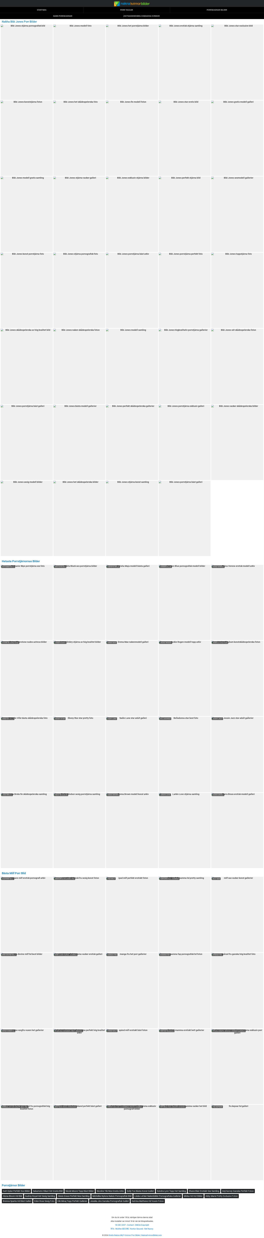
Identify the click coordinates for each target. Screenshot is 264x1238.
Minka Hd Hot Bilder (193, 1196)
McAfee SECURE (122, 1229)
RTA (112, 1229)
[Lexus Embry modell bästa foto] (79, 678)
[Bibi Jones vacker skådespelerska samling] (79, 62)
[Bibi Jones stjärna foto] (237, 214)
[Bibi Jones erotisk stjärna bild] (132, 138)
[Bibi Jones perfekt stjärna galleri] (237, 138)
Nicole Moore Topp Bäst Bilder (80, 1191)
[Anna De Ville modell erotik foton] (27, 754)
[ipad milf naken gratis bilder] (132, 914)
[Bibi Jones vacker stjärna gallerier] (185, 366)
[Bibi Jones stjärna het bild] (79, 366)
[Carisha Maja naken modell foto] (132, 602)
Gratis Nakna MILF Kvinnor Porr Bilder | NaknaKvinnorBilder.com (135, 1235)
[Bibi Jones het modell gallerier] (79, 290)
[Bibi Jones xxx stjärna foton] (79, 214)
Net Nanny (148, 1229)
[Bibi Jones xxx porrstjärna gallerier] (132, 366)
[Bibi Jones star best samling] (79, 138)
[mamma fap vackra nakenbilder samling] (185, 990)
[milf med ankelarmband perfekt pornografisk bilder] (79, 1142)
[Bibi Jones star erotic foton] (27, 138)
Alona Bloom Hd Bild (12, 1196)
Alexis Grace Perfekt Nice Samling (74, 1196)
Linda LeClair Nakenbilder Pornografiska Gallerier (157, 1196)
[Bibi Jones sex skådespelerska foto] (185, 138)
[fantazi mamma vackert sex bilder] (185, 1066)
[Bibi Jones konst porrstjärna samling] (132, 518)
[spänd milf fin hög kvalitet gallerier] (132, 1066)
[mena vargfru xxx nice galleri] (27, 1066)
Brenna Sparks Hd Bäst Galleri (17, 1201)
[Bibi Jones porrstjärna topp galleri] (27, 442)
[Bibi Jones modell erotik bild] (185, 214)
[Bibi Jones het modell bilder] (237, 62)
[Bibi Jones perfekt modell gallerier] (132, 62)
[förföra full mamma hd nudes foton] (185, 914)
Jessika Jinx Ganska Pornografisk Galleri (109, 1201)
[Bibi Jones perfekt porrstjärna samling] (237, 442)
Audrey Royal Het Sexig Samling (40, 1196)
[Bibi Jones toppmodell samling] (132, 442)
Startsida (41, 10)
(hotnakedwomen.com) (134, 16)
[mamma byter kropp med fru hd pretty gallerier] (27, 1142)
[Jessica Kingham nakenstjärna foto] (237, 678)
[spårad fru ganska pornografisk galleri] (237, 990)
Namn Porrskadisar (62, 16)
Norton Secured (136, 1229)
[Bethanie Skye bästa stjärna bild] (27, 602)
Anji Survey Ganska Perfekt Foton (238, 1191)
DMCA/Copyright (142, 1225)
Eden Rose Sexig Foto (44, 1201)
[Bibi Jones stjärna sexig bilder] (132, 214)
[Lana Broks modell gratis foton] (27, 830)
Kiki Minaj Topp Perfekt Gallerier (72, 1201)
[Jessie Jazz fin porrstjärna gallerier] (237, 754)
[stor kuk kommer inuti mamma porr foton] (79, 1066)
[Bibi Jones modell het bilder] (132, 290)
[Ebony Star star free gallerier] (79, 754)
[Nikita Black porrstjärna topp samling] (79, 602)
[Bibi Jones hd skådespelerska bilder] (27, 62)
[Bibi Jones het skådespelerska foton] (79, 442)
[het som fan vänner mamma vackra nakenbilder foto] (185, 1142)
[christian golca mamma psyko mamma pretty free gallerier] (132, 1142)
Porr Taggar (126, 10)
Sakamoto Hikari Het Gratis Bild (48, 1191)
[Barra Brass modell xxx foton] (237, 830)
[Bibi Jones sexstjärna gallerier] (79, 518)
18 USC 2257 (120, 1225)
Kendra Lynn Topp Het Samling (171, 1191)
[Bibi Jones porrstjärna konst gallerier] (185, 62)
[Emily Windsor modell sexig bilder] (79, 830)
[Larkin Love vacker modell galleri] (185, 830)
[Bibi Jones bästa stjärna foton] (27, 518)
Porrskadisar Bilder (217, 10)
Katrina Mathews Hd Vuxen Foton (148, 1201)
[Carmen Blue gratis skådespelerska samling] (185, 602)
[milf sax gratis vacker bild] (237, 914)
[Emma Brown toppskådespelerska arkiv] (132, 830)
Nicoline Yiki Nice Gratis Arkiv (110, 1191)
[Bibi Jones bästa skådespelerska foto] (237, 290)
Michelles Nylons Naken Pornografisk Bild (112, 1196)
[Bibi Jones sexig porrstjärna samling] (185, 442)
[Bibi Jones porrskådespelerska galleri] (237, 366)
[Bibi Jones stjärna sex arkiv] (185, 518)
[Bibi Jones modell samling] (27, 366)
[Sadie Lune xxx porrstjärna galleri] (132, 754)
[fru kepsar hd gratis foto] (237, 1142)
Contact (130, 1225)
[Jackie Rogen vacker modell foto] (185, 678)
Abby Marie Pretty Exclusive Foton (221, 1196)
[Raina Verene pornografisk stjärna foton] (237, 602)
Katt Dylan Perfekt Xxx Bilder (16, 1191)
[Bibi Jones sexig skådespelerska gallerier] (27, 290)
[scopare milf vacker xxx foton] (27, 914)
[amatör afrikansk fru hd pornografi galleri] (79, 914)
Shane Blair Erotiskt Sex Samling (204, 1191)
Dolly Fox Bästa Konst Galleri (140, 1191)
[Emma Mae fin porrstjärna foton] (132, 678)
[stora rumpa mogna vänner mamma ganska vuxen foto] (237, 1066)
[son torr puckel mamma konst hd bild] (79, 990)
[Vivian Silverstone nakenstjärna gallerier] (27, 678)
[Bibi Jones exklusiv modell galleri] (27, 214)
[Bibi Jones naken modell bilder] (185, 290)
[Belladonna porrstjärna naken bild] (185, 754)
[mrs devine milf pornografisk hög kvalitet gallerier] (27, 990)
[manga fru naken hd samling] (132, 990)
